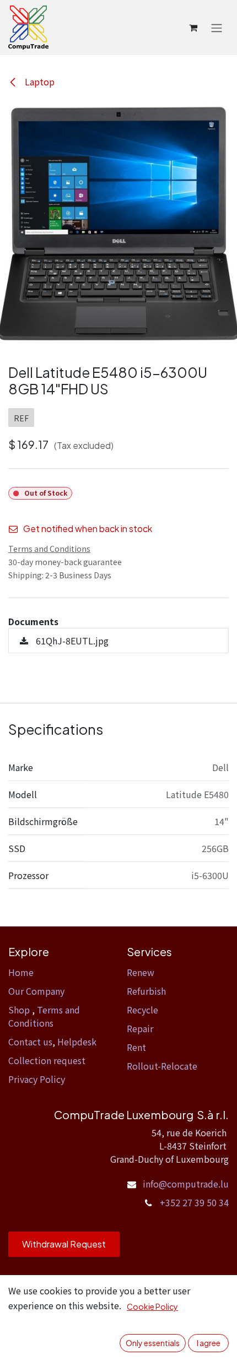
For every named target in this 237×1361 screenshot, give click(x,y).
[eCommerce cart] (192, 27)
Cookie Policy (152, 1306)
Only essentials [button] (153, 1343)
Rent (136, 1047)
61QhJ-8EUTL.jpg (71, 640)
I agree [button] (208, 1343)
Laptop (39, 81)
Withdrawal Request (64, 1244)
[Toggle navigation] (216, 27)
